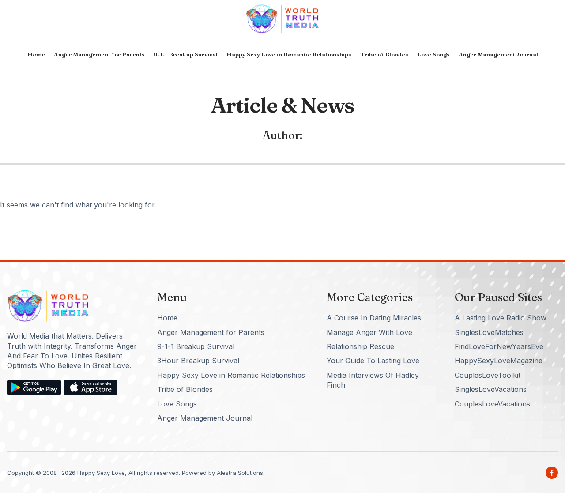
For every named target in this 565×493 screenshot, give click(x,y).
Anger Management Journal (498, 54)
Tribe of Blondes (384, 54)
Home (36, 54)
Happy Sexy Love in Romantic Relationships (288, 54)
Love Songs (433, 54)
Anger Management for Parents (99, 54)
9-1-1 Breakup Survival (186, 54)
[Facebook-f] (552, 473)
